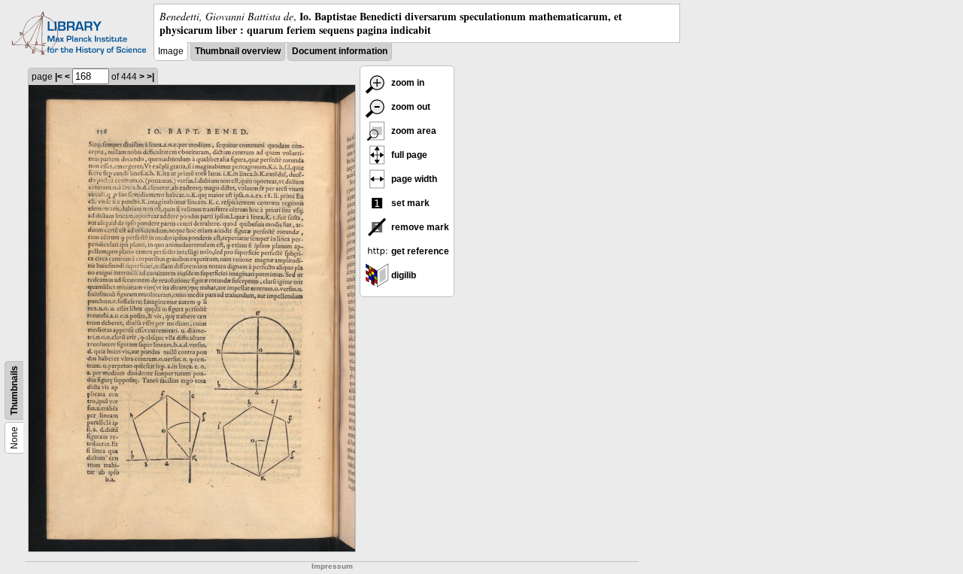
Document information (339, 51)
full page (408, 155)
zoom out (409, 107)
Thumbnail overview (238, 51)
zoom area (412, 131)
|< (58, 76)
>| (150, 76)
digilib (402, 275)
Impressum (332, 566)
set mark (409, 203)
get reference (419, 251)
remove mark (419, 227)
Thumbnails (14, 390)
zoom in (406, 82)
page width (413, 179)
